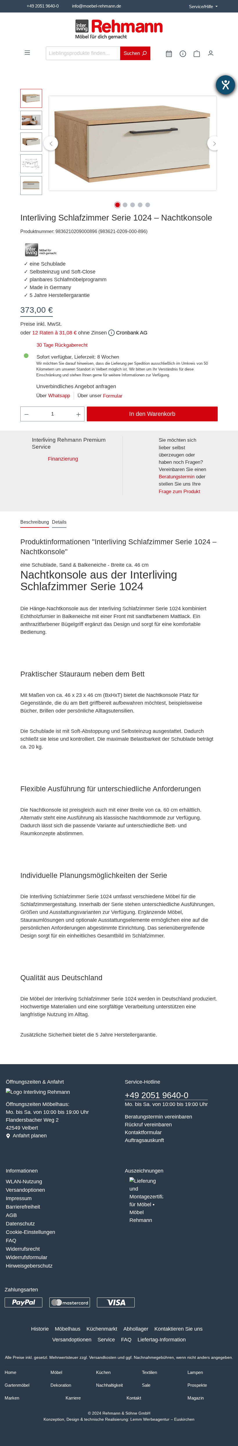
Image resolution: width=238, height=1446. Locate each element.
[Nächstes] (214, 143)
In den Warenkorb (152, 414)
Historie (40, 1329)
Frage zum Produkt (179, 491)
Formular (112, 396)
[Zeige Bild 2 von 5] (125, 205)
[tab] (34, 522)
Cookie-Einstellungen (30, 1232)
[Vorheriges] (51, 143)
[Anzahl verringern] (26, 414)
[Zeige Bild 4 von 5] (140, 205)
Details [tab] (59, 522)
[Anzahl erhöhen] (79, 414)
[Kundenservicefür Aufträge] (183, 53)
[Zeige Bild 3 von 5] (132, 205)
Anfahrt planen (30, 1136)
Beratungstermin (176, 476)
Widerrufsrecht (23, 1249)
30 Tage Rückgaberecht (62, 345)
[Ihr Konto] (211, 52)
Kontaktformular (143, 1132)
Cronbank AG (131, 333)
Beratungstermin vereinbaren (158, 1117)
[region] (119, 143)
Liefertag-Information (162, 1340)
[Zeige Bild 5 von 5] (147, 205)
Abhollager (135, 1329)
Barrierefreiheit (23, 1207)
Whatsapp (59, 395)
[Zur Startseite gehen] (119, 29)
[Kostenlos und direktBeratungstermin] (169, 53)
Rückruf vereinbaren (148, 1125)
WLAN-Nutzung (24, 1181)
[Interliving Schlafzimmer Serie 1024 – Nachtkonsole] (132, 143)
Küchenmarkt (101, 1329)
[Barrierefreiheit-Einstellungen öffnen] (225, 84)
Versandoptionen (25, 1190)
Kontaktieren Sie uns (178, 1329)
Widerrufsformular (26, 1257)
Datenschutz (20, 1224)
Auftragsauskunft (144, 1140)
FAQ (11, 1240)
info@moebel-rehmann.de (96, 5)
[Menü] (27, 52)
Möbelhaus (67, 1329)
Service (106, 1340)
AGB (11, 1215)
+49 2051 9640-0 (43, 5)
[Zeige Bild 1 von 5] (117, 205)
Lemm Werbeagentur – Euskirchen (162, 1419)
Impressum (19, 1198)
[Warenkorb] (197, 53)
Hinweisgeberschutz (29, 1266)
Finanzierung (63, 459)
